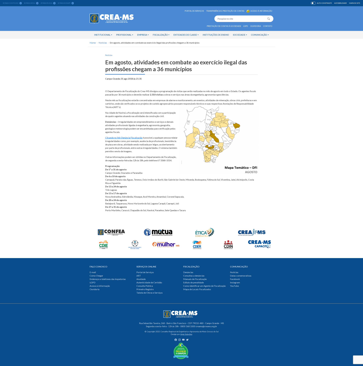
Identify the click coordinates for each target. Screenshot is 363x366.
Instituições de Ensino (216, 34)
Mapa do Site (354, 3)
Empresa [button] (142, 34)
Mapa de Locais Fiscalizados (197, 289)
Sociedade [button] (239, 34)
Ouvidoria (255, 26)
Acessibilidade (340, 3)
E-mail (93, 272)
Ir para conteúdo (12, 3)
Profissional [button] (123, 34)
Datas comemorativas (240, 275)
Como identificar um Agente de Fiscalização (204, 285)
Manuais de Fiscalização (195, 279)
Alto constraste (324, 3)
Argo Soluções (186, 334)
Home (93, 42)
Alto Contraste (313, 3)
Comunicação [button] (259, 34)
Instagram (235, 282)
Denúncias (188, 272)
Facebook (235, 279)
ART (138, 275)
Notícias (103, 42)
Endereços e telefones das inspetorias (108, 279)
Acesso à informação (261, 11)
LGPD (245, 26)
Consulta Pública (144, 285)
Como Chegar (96, 275)
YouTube (234, 285)
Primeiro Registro (145, 289)
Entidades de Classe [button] (185, 34)
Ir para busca (48, 3)
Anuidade (141, 279)
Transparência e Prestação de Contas (225, 11)
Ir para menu (31, 3)
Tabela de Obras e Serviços (149, 292)
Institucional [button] (102, 34)
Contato (267, 26)
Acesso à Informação (100, 285)
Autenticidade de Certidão (149, 282)
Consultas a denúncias (193, 275)
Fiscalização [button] (160, 34)
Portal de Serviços (194, 11)
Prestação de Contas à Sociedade (224, 26)
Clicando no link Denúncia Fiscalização (124, 137)
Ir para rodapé (65, 3)
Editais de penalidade (193, 282)
